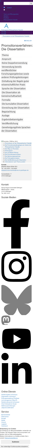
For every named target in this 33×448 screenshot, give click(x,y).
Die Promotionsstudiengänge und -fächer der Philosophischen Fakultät (18, 146)
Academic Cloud (11, 404)
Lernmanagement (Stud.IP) (9, 400)
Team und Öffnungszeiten (11, 14)
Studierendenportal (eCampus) (10, 402)
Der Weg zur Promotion (12, 149)
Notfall (3, 420)
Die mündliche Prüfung (11, 152)
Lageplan (4, 424)
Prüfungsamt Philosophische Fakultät (12, 30)
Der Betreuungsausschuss (12, 156)
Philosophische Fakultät (10, 20)
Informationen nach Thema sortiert (15, 162)
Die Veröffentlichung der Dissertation (15, 160)
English (29, 41)
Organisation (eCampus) (8, 396)
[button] (3, 32)
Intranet (3, 422)
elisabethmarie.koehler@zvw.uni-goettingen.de (15, 170)
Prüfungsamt (8, 151)
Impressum (4, 426)
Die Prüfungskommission (12, 158)
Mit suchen (10, 7)
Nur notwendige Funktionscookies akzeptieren (14, 446)
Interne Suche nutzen (10, 10)
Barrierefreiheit (5, 415)
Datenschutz (5, 416)
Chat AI (3, 404)
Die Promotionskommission (13, 154)
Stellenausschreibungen (8, 406)
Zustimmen (15, 442)
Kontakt (3, 418)
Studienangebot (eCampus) (9, 394)
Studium (6, 16)
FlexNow (6, 18)
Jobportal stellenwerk (7, 408)
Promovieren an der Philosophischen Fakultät (16, 36)
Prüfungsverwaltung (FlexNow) (10, 398)
